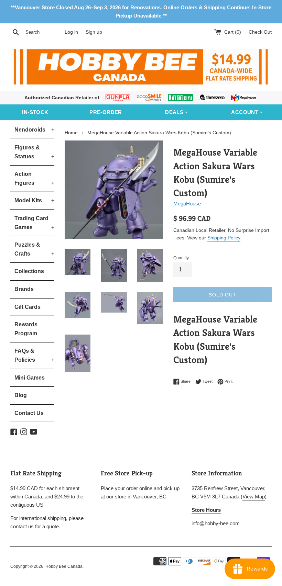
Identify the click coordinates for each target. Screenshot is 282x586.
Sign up (94, 32)
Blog (20, 395)
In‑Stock (35, 112)
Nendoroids (34, 130)
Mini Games (29, 378)
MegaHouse (187, 203)
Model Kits (34, 200)
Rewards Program (25, 329)
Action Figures (34, 178)
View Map (253, 496)
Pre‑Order (105, 112)
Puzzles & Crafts (34, 249)
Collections (29, 271)
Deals (174, 112)
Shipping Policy (223, 237)
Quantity (181, 258)
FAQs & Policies (34, 355)
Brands (24, 289)
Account (244, 112)
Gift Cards (27, 307)
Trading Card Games (34, 222)
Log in (71, 32)
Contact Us (29, 413)
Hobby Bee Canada (64, 566)
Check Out (260, 32)
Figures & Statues (34, 152)
